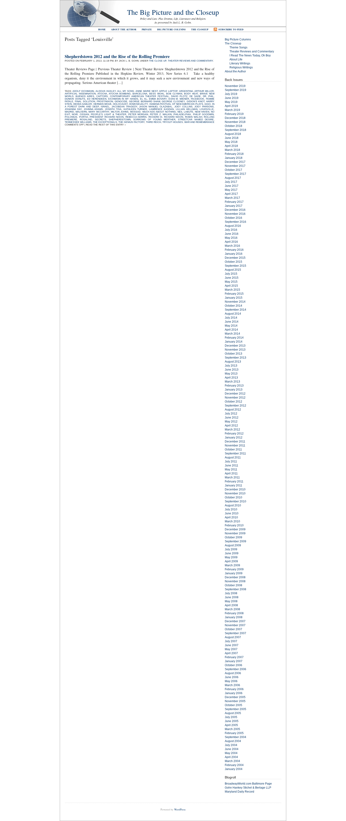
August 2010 (233, 505)
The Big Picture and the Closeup (173, 12)
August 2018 (233, 134)
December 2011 (235, 441)
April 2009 (231, 561)
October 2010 (233, 497)
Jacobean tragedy (124, 106)
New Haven (202, 111)
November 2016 (235, 213)
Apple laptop (168, 91)
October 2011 (233, 449)
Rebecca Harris (136, 117)
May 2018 (231, 142)
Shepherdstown (120, 119)
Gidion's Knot (196, 101)
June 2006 (231, 677)
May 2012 (231, 421)
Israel (105, 106)
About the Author (123, 29)
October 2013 (233, 353)
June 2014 (231, 321)
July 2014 (231, 317)
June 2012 (231, 417)
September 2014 (235, 309)
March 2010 (232, 521)
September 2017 (235, 174)
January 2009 (233, 573)
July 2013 (231, 365)
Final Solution (85, 101)
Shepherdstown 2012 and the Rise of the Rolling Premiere (117, 56)
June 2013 (231, 369)
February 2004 (234, 765)
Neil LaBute (185, 111)
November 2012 (235, 397)
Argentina (186, 91)
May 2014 (231, 325)
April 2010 (231, 517)
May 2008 (231, 601)
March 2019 (232, 110)
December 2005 (235, 697)
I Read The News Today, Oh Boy (250, 55)
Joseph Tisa (113, 109)
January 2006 (233, 693)
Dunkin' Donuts (75, 99)
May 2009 (231, 557)
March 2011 (232, 477)
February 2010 (234, 525)
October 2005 (233, 705)
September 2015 (235, 265)
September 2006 (235, 669)
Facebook (197, 99)
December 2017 (235, 162)
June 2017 (231, 186)
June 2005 (231, 721)
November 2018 (235, 122)
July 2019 (231, 94)
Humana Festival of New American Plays (176, 104)
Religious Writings (241, 67)
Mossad (135, 111)
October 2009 (233, 537)
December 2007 (235, 621)
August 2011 (233, 457)
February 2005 (234, 733)
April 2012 (231, 425)
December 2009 (235, 529)
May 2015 (231, 281)
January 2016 (233, 253)
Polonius (71, 117)
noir (75, 114)
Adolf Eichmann (83, 91)
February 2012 (234, 433)
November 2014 (235, 301)
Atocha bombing (120, 93)
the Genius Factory (131, 122)
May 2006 (231, 681)
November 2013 (235, 349)
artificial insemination (80, 93)
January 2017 (233, 205)
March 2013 (232, 381)
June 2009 (231, 553)
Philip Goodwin (203, 114)
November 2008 (235, 581)
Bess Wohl (156, 93)
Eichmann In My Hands (123, 99)
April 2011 (231, 473)
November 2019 (235, 86)
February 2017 (234, 201)
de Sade (195, 96)
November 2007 (235, 625)
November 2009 (235, 533)
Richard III (155, 117)
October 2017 (233, 170)
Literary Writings (239, 63)
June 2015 (231, 277)
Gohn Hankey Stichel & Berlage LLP (248, 787)
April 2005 (231, 725)
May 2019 (231, 102)
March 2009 (232, 565)
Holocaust (120, 104)
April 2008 (231, 605)
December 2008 (235, 577)
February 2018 (234, 154)
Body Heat (191, 93)
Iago (208, 104)
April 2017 (231, 193)
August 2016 (233, 225)
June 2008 (231, 597)
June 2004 (231, 749)
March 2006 (232, 685)
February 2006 (234, 689)
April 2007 (231, 653)
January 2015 (233, 297)
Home (102, 29)
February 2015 (234, 293)
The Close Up (157, 60)
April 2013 (231, 377)
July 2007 (231, 641)
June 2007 (231, 645)
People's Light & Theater (108, 114)
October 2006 (233, 665)
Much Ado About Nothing (159, 111)
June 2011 (231, 465)
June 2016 (231, 233)
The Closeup (199, 29)
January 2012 (233, 437)
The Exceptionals (105, 122)
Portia (83, 117)
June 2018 (231, 138)
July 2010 (231, 509)
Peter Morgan (138, 114)
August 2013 (233, 361)
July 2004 (231, 745)
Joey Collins (183, 106)
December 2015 (235, 257)
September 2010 (235, 501)
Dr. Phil (208, 96)
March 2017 (232, 197)
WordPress (179, 809)
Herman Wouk (102, 104)
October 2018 (233, 126)
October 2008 (233, 585)
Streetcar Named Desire (196, 119)
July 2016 (231, 229)
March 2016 (232, 245)
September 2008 (235, 589)
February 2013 (234, 385)
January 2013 (233, 389)
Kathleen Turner (135, 109)
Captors (102, 96)
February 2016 (234, 249)
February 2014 (234, 337)
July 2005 (231, 717)
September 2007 (235, 633)
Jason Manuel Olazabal (155, 106)
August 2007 (233, 637)
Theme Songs (238, 47)
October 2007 (233, 629)
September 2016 (235, 221)
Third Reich (153, 122)
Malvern (81, 111)
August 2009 (233, 545)
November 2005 (235, 701)
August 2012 (233, 409)
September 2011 (235, 453)
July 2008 (231, 593)
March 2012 (232, 429)
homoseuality (138, 104)
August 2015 (233, 269)
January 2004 (233, 769)
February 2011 (234, 481)
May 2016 (231, 237)
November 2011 (235, 445)
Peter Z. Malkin (161, 114)
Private (147, 29)
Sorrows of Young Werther (154, 119)
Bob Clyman (174, 93)
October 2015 (233, 261)
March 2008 (232, 609)
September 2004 (235, 737)
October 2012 (233, 401)
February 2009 (234, 569)
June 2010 (231, 513)
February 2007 (234, 657)
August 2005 (233, 713)
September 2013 (235, 357)
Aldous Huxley (106, 91)
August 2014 (233, 313)
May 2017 (231, 190)
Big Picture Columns (171, 29)
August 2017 (233, 178)
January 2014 (233, 341)
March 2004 (232, 761)
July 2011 (231, 461)
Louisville (207, 109)
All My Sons (125, 91)
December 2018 (235, 118)
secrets (100, 119)
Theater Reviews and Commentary (190, 60)
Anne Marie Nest (147, 91)
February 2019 (234, 114)
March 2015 (232, 289)
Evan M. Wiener (179, 99)
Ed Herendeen (96, 99)
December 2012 (235, 393)
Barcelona (140, 93)
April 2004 (231, 757)
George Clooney (173, 101)
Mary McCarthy (99, 111)
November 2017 (235, 166)
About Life (235, 59)
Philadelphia (182, 114)
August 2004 (233, 741)
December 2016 (235, 209)
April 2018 (231, 146)
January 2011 (233, 485)
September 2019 (235, 90)
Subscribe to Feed (230, 29)
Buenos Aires (85, 96)
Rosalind (86, 119)
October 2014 (233, 305)
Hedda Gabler (82, 104)
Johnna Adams (93, 109)
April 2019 (231, 106)
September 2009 (235, 541)
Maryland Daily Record (239, 791)
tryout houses (172, 122)
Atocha (102, 93)
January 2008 (233, 617)
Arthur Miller (204, 91)
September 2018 (235, 130)
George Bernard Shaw (144, 101)
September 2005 (235, 709)
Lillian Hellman (186, 109)
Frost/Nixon (105, 101)
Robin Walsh (193, 117)
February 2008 (234, 613)
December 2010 (235, 489)
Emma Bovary (158, 99)
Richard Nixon (173, 117)
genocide (121, 101)
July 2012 (231, 413)
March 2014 (232, 333)
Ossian (84, 114)
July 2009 (231, 549)
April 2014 (231, 329)
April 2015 (231, 285)
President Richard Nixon (107, 117)
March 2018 (232, 150)
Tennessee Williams (78, 122)
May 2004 (231, 753)
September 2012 (235, 405)
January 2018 (233, 158)
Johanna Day (73, 109)
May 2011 (231, 469)
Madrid (69, 111)
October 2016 (233, 217)
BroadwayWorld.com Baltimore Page (248, 783)
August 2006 (233, 673)
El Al (143, 99)
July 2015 (231, 273)
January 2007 (233, 661)
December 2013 (235, 345)
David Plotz (179, 96)
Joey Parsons (204, 106)
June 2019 (231, 98)
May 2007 (231, 649)
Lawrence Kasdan (161, 109)
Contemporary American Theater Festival (139, 96)
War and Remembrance (199, 122)
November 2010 (235, 493)
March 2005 (232, 729)
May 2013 (231, 373)
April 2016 (231, 241)
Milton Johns (120, 111)
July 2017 (231, 182)
